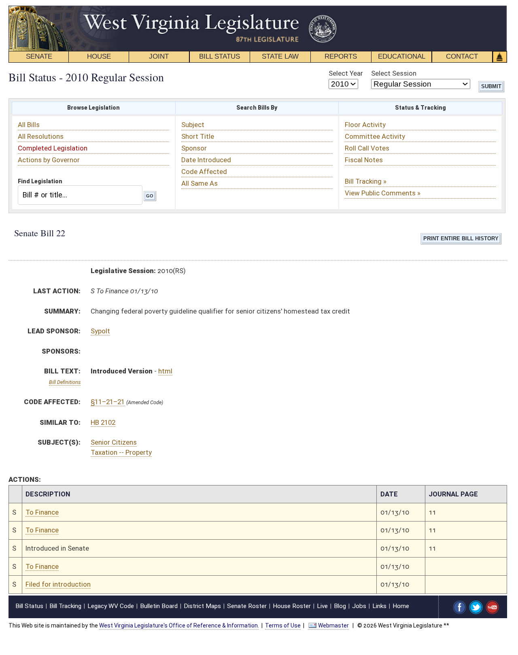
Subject (192, 125)
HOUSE (99, 56)
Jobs (359, 606)
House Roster (292, 606)
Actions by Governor (49, 160)
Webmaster (333, 625)
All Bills (29, 125)
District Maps (202, 606)
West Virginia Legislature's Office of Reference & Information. (179, 625)
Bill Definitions (65, 382)
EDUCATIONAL (401, 56)
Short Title (197, 136)
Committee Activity (375, 136)
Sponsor (194, 148)
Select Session (393, 73)
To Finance (42, 512)
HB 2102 (103, 422)
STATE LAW (280, 56)
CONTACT (462, 56)
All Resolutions (41, 136)
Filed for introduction (58, 584)
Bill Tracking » (365, 181)
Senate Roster (247, 606)
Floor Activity (365, 125)
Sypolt (100, 331)
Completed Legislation (52, 148)
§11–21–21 (108, 402)
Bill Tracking (65, 606)
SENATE (39, 56)
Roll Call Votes (367, 148)
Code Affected (204, 171)
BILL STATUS (219, 56)
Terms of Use (283, 625)
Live (322, 606)
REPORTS (341, 56)
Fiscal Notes (364, 160)
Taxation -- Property (121, 452)
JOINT (159, 56)
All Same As (199, 183)
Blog (340, 606)
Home (401, 606)
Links (379, 606)
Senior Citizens (114, 442)
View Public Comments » (382, 193)
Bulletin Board (159, 606)
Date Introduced (206, 160)
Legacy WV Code (110, 606)
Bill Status (29, 606)
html (165, 371)
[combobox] (80, 195)
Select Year (346, 73)
